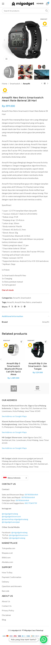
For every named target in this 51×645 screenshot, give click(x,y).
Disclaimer (6, 615)
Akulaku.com (7, 562)
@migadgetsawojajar (11, 522)
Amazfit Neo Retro (23, 302)
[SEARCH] (46, 10)
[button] (4, 39)
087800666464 (28, 497)
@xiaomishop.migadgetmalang (15, 519)
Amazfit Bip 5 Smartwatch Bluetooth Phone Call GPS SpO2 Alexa (13, 369)
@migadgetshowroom (11, 516)
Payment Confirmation (11, 577)
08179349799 (31, 503)
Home (4, 83)
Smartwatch (15, 83)
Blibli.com (6, 557)
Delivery (5, 581)
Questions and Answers (12, 586)
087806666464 (22, 500)
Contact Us (7, 606)
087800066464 (31, 494)
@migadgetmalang (10, 514)
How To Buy (7, 572)
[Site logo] (23, 3)
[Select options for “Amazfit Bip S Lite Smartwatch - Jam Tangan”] (46, 341)
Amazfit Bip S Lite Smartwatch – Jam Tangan (37, 366)
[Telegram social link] (24, 306)
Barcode (5, 591)
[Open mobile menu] (3, 3)
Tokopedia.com (8, 548)
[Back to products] (44, 83)
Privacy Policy (8, 610)
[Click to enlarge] (6, 59)
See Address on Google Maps (14, 416)
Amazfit (26, 83)
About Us (6, 601)
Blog (4, 619)
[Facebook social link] (9, 306)
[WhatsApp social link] (21, 306)
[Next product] (47, 83)
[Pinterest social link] (15, 306)
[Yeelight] (37, 388)
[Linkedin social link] (18, 306)
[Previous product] (41, 83)
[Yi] (14, 388)
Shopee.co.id (7, 553)
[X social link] (12, 306)
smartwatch (37, 302)
